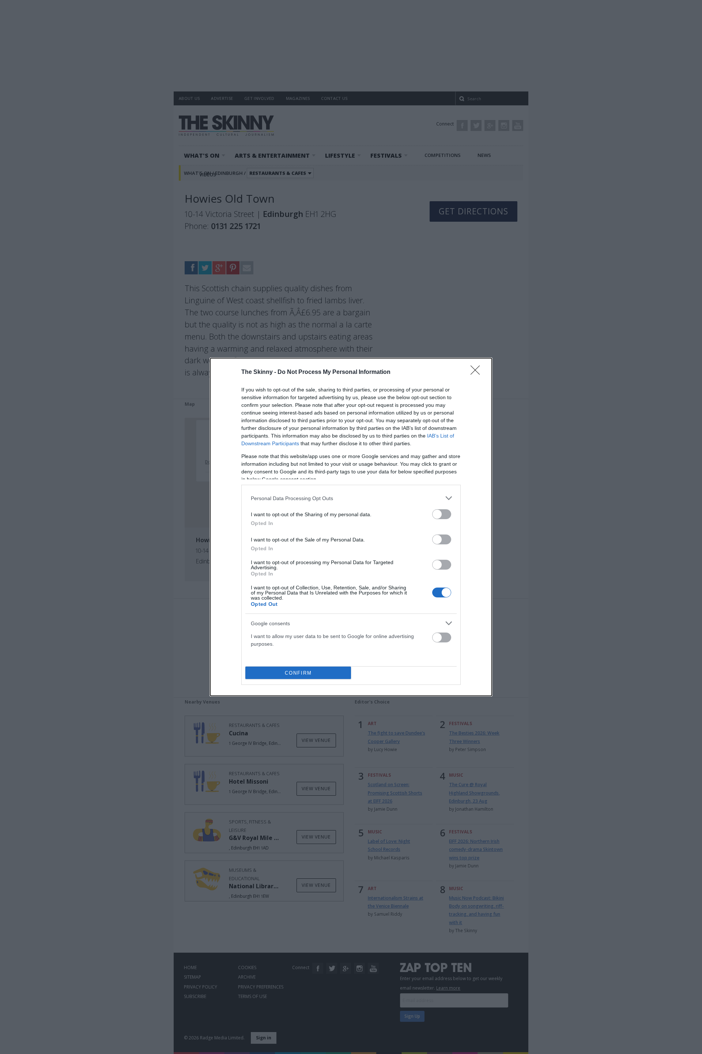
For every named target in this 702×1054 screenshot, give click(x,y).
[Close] (477, 372)
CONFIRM (298, 673)
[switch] (441, 514)
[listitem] (351, 498)
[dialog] (351, 527)
